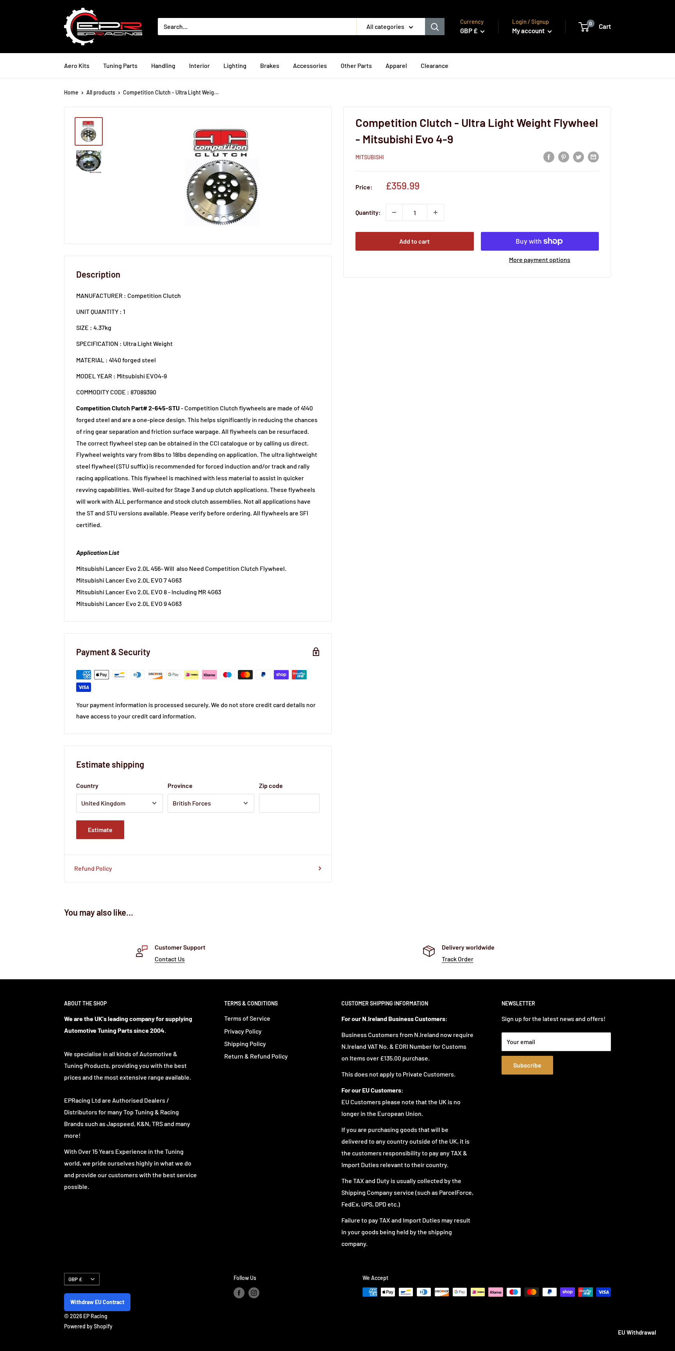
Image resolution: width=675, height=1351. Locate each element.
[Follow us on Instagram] (253, 1292)
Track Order (457, 958)
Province (180, 785)
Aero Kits (76, 65)
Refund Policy (93, 868)
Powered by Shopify (88, 1326)
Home (71, 92)
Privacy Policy (243, 1031)
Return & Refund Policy (256, 1056)
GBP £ (75, 1279)
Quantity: (368, 212)
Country (87, 785)
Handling (163, 65)
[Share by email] (593, 156)
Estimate (100, 829)
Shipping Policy (245, 1043)
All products (100, 92)
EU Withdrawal (637, 1332)
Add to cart (414, 241)
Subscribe (527, 1065)
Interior (199, 65)
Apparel (396, 65)
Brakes (269, 65)
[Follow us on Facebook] (239, 1292)
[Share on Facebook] (548, 156)
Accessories (310, 65)
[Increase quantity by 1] (435, 212)
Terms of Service (247, 1018)
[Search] (435, 26)
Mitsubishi (369, 157)
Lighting (234, 65)
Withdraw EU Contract (97, 1302)
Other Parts (356, 65)
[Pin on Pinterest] (563, 156)
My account (529, 30)
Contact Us (170, 958)
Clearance (434, 65)
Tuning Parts (120, 65)
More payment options (539, 259)
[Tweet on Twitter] (578, 156)
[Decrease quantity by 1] (394, 212)
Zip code (271, 785)
